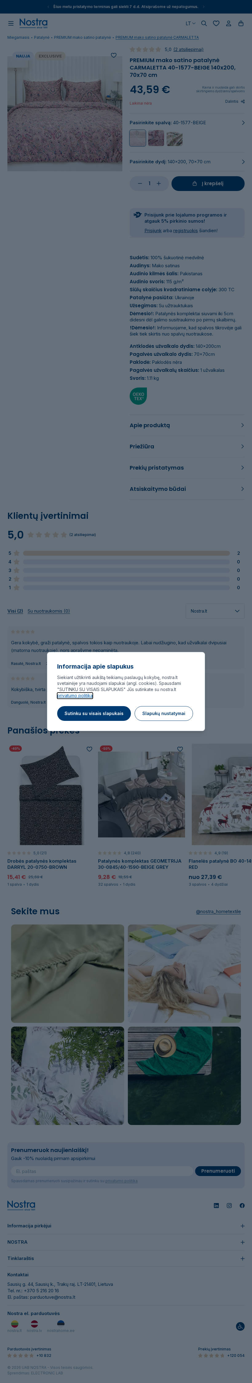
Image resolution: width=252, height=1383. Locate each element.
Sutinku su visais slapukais (94, 713)
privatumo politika (75, 695)
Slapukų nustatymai (163, 713)
